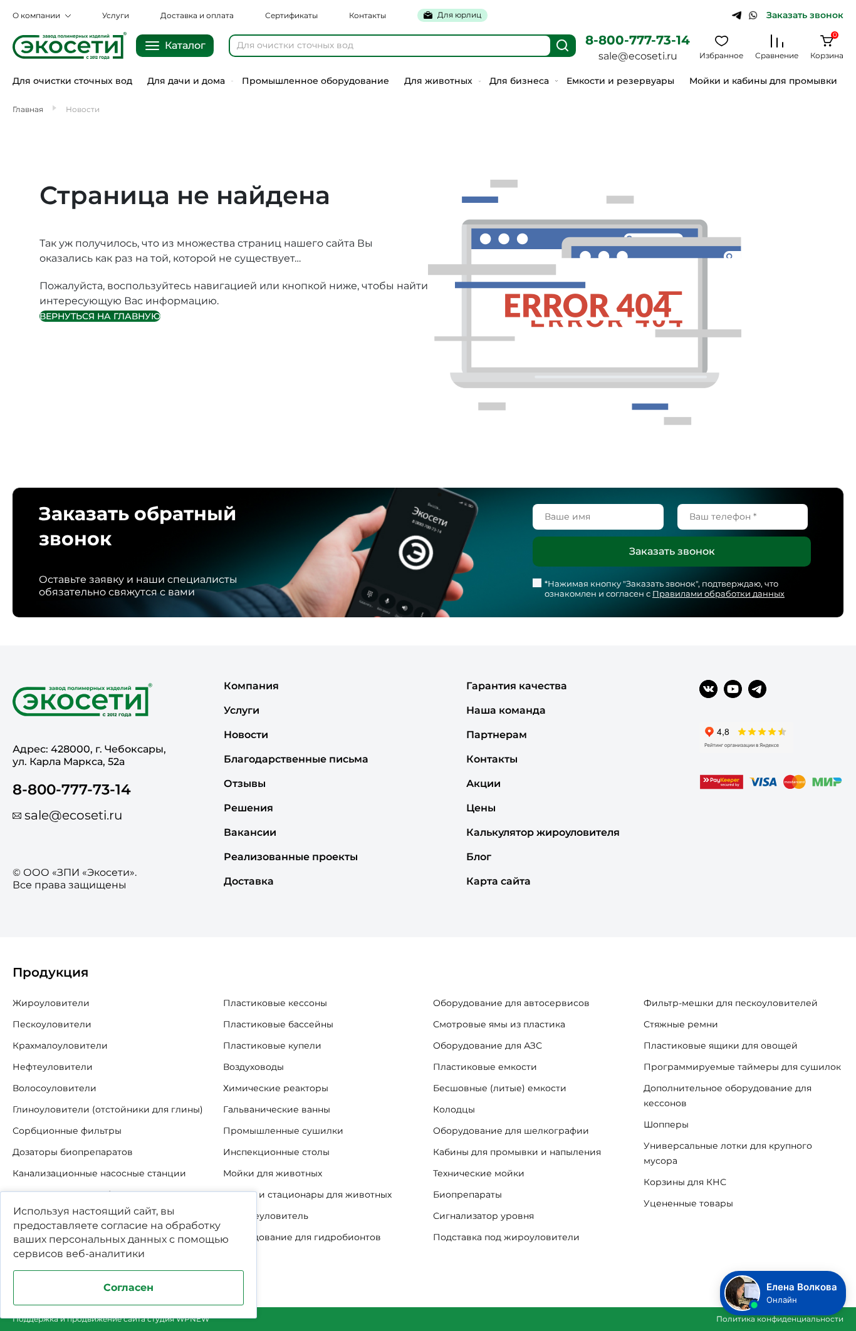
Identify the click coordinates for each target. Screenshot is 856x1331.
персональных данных (108, 1239)
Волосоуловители (55, 1088)
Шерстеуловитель (265, 1215)
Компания (251, 686)
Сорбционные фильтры (67, 1130)
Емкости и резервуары (620, 81)
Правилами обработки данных (718, 593)
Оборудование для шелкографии (511, 1130)
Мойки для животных (272, 1173)
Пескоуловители (52, 1024)
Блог (478, 857)
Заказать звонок (804, 15)
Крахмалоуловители (60, 1045)
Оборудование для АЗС (487, 1045)
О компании (36, 15)
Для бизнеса (519, 81)
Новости (246, 735)
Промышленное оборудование (315, 81)
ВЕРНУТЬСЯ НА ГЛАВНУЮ (99, 316)
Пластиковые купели (272, 1045)
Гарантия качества (516, 686)
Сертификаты (291, 15)
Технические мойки (479, 1173)
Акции (483, 783)
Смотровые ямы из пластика (499, 1024)
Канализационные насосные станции (99, 1173)
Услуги (115, 15)
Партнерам (496, 735)
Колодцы (454, 1109)
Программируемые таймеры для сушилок (742, 1066)
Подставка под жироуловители (506, 1237)
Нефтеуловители (53, 1066)
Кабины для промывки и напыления (517, 1152)
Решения (248, 808)
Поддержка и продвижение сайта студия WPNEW (111, 1318)
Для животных (438, 81)
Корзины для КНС (685, 1182)
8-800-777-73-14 (637, 40)
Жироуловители (51, 1003)
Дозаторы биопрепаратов (73, 1152)
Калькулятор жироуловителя (543, 832)
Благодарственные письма (296, 759)
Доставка (249, 881)
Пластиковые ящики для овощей (721, 1045)
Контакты (367, 15)
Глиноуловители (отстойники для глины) (108, 1109)
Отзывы (245, 783)
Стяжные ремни (681, 1024)
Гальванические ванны (276, 1109)
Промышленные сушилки (283, 1130)
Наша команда (506, 710)
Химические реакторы (275, 1088)
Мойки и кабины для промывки (763, 81)
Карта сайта (498, 881)
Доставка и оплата (197, 15)
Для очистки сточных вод (72, 81)
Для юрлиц (459, 14)
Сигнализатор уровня (483, 1215)
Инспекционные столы (276, 1152)
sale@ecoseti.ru (637, 56)
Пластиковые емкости (485, 1066)
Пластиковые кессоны (275, 1003)
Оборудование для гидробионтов (302, 1237)
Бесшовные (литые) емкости (499, 1088)
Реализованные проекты (291, 857)
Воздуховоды (253, 1066)
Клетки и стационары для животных (307, 1194)
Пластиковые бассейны (278, 1024)
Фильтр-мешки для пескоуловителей (731, 1003)
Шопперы (666, 1124)
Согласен (128, 1287)
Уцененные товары (688, 1203)
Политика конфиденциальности (779, 1318)
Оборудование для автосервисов (511, 1003)
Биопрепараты (467, 1194)
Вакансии (250, 832)
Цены (481, 808)
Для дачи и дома (186, 81)
